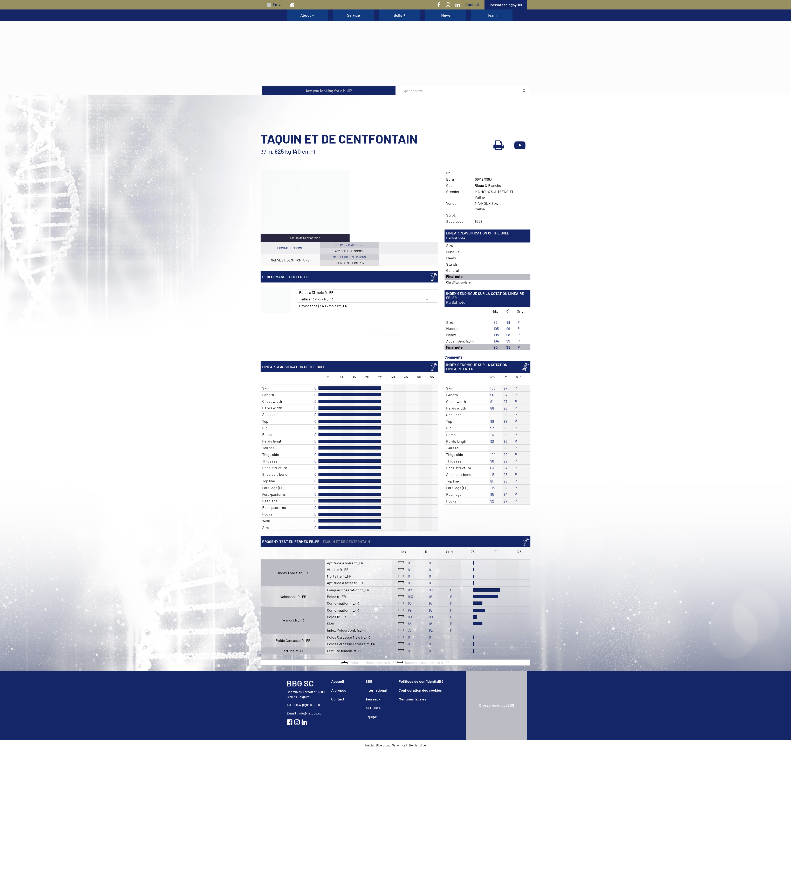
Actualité (373, 823)
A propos (338, 806)
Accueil (337, 797)
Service (353, 15)
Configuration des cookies (420, 806)
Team (492, 15)
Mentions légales (412, 814)
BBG (368, 797)
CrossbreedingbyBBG (505, 4)
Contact (472, 4)
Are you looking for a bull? (328, 206)
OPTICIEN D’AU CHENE (349, 361)
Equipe (371, 832)
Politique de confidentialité (421, 797)
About (305, 15)
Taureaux (372, 814)
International (376, 806)
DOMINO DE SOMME (290, 364)
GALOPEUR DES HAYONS (349, 373)
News (445, 15)
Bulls (398, 15)
